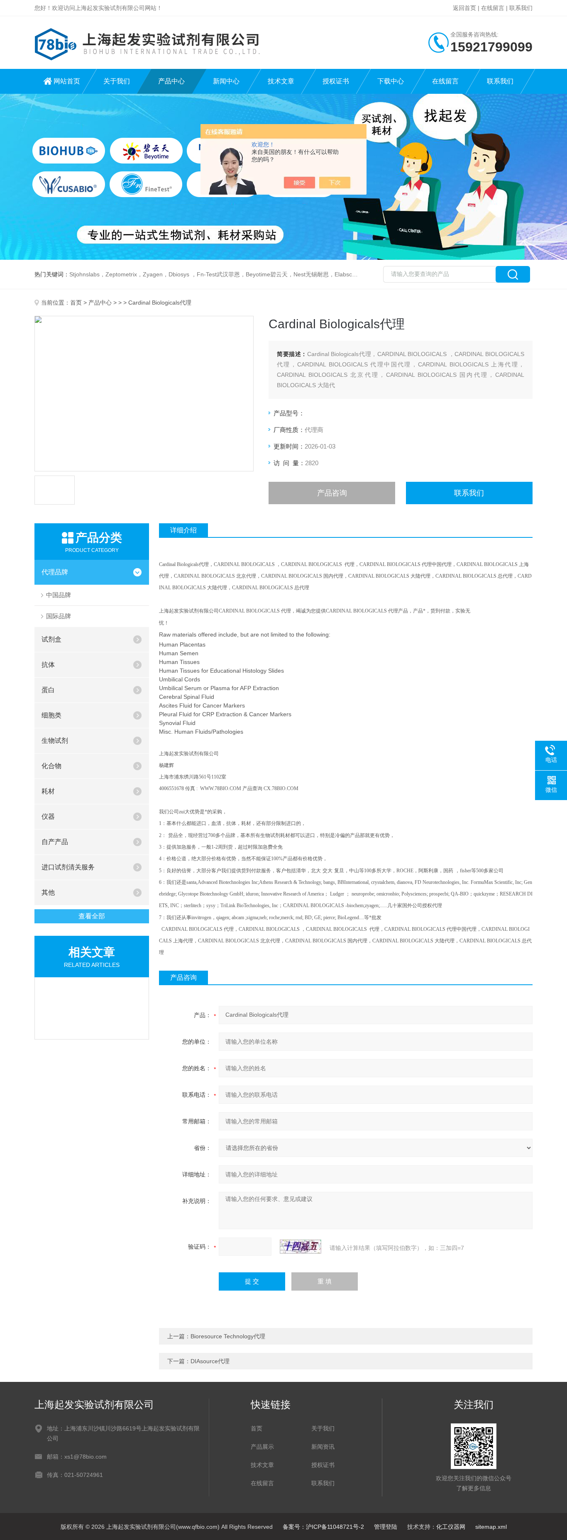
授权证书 (336, 81)
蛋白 (48, 689)
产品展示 (262, 1446)
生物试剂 (55, 740)
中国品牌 (58, 594)
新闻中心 (226, 81)
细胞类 (51, 715)
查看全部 (91, 916)
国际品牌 (58, 616)
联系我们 (521, 8)
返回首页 (464, 8)
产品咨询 (332, 493)
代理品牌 (55, 572)
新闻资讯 (323, 1446)
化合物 (51, 765)
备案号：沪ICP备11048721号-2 (323, 1526)
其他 (48, 892)
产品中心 (171, 81)
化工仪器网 (450, 1526)
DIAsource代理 (210, 1361)
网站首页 (67, 81)
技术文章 (281, 81)
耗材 (48, 791)
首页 (76, 302)
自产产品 (55, 841)
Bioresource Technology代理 (228, 1336)
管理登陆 (385, 1526)
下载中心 (390, 81)
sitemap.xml (491, 1526)
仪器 (48, 816)
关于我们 (116, 81)
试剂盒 (51, 639)
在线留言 (492, 8)
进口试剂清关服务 (68, 867)
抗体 (48, 664)
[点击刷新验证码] (300, 1247)
